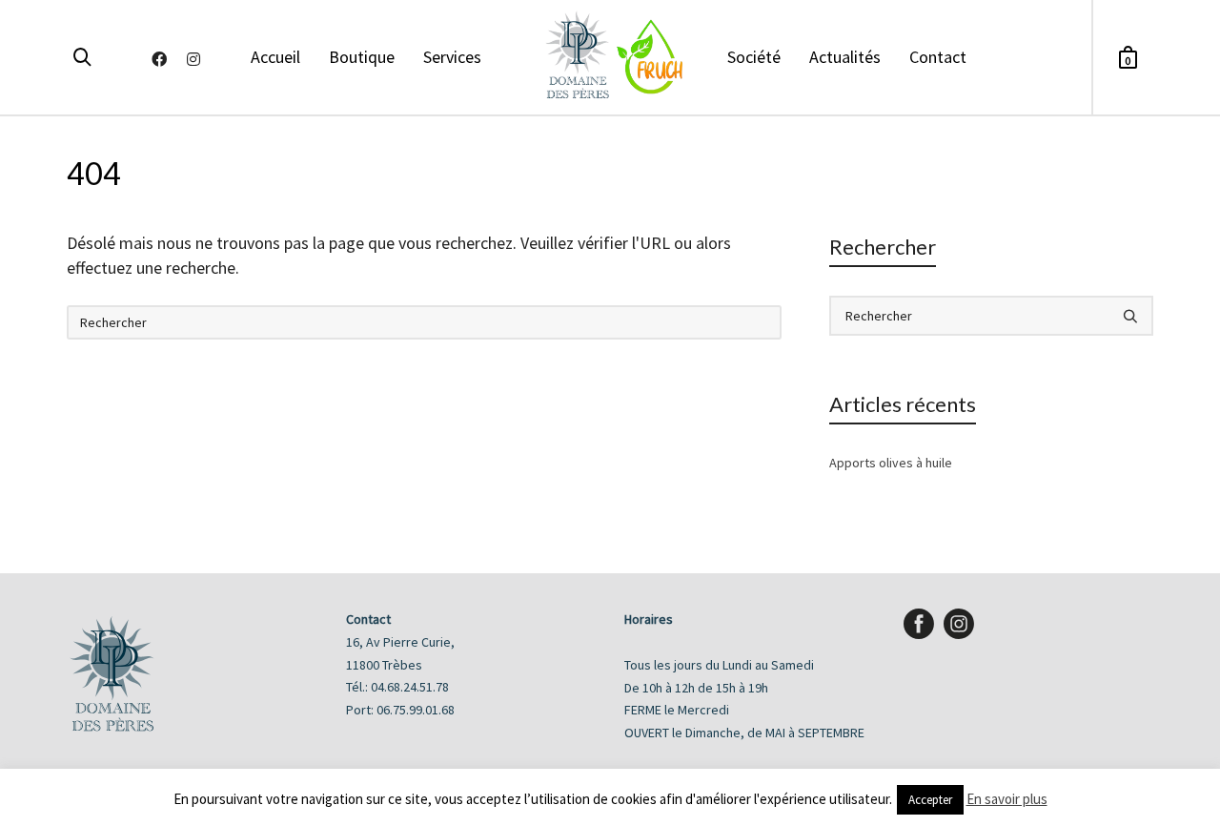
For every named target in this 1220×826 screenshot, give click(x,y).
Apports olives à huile (890, 462)
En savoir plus (1006, 799)
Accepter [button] (930, 800)
